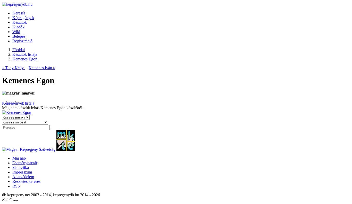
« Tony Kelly (13, 68)
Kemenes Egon (24, 59)
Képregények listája (18, 103)
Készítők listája (24, 54)
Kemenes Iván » (42, 68)
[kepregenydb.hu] (17, 4)
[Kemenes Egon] (16, 112)
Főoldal (18, 50)
